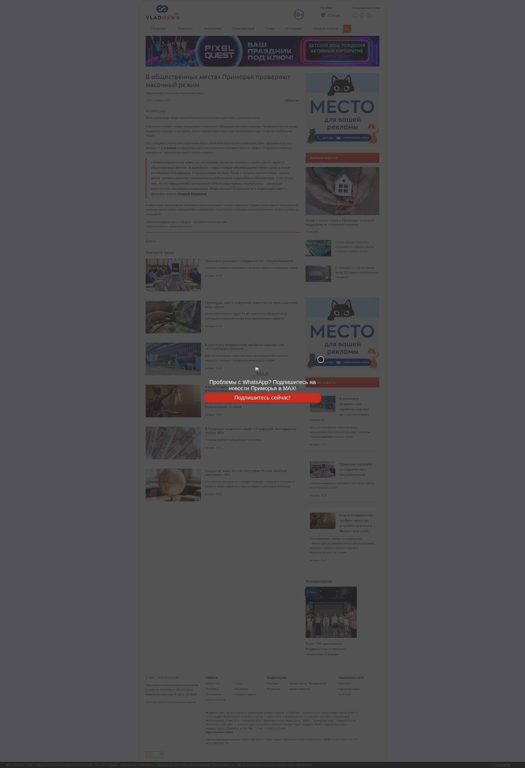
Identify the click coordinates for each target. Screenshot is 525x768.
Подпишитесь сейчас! (262, 398)
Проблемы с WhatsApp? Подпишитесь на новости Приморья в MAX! (262, 385)
